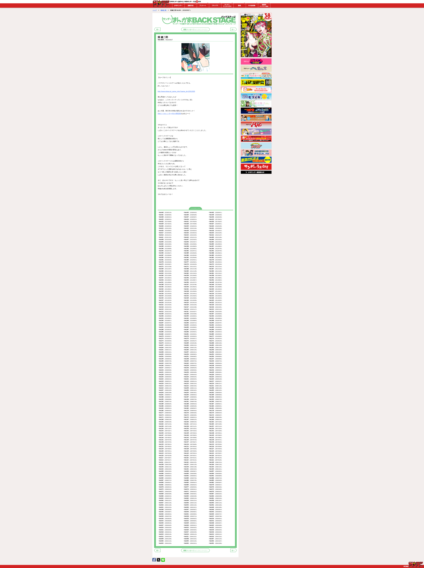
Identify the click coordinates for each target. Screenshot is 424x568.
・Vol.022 (215, 527)
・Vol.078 (165, 487)
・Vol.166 (215, 419)
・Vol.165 (165, 422)
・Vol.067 (215, 494)
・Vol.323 (190, 302)
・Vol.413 (190, 235)
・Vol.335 (190, 293)
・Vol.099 (165, 471)
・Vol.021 (165, 530)
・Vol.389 (190, 253)
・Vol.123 (165, 453)
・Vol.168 (165, 419)
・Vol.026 (190, 525)
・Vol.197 (190, 397)
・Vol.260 (190, 350)
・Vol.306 (165, 316)
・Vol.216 (165, 383)
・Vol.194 (190, 399)
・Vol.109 (215, 462)
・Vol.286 (215, 329)
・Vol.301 (215, 318)
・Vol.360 (165, 275)
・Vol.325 (215, 300)
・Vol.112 (215, 460)
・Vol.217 (215, 381)
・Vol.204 (165, 392)
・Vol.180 (165, 410)
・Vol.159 (165, 426)
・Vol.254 (190, 354)
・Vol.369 (165, 269)
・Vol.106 (215, 464)
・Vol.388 (215, 253)
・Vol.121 (215, 453)
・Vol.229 (215, 372)
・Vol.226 (215, 374)
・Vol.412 (215, 235)
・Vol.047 (190, 509)
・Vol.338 (190, 291)
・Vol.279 (165, 336)
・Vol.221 (190, 379)
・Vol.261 (165, 350)
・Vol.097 (215, 471)
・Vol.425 (190, 226)
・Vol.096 (165, 473)
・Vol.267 (165, 345)
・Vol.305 (190, 316)
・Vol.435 (165, 219)
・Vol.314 (190, 309)
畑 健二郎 (164, 10)
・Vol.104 (190, 467)
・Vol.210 (165, 388)
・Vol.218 (190, 381)
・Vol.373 (215, 264)
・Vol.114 (165, 460)
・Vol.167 (190, 419)
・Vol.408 (165, 239)
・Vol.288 (165, 329)
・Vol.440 (190, 215)
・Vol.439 (215, 215)
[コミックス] (215, 5)
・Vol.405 (165, 242)
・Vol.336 (165, 293)
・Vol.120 (165, 455)
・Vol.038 (190, 516)
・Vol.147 (165, 435)
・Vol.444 (165, 212)
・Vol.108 (165, 464)
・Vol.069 (165, 494)
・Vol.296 (190, 323)
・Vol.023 (190, 527)
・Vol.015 (165, 534)
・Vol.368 (190, 269)
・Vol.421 (215, 228)
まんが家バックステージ (199, 20)
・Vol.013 (215, 534)
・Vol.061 (215, 498)
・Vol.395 (190, 248)
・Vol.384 (165, 257)
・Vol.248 (190, 359)
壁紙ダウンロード (239, 5)
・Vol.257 (190, 352)
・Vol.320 (190, 305)
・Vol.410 (190, 237)
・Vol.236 (190, 368)
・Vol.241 (215, 363)
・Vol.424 (215, 226)
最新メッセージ (195, 29)
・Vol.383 (190, 257)
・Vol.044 (190, 512)
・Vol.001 (215, 543)
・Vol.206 (190, 390)
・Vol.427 (215, 224)
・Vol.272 (190, 341)
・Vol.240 (165, 365)
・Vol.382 (215, 257)
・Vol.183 (165, 408)
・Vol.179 (190, 410)
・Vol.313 (215, 309)
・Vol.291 (165, 327)
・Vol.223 (215, 377)
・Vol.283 (215, 332)
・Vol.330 (165, 298)
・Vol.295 (215, 323)
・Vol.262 (215, 347)
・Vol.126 (165, 451)
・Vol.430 (215, 221)
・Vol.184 (215, 406)
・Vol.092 (190, 476)
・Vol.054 (165, 505)
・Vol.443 (190, 212)
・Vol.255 (165, 354)
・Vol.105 (165, 467)
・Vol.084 (165, 482)
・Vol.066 (165, 496)
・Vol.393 (165, 251)
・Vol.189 (165, 404)
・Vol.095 (190, 473)
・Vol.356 (190, 278)
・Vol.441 (165, 215)
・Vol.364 (215, 271)
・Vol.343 (215, 287)
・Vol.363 (165, 273)
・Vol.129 (165, 449)
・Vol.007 (215, 539)
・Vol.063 (165, 498)
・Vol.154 (215, 428)
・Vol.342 (165, 289)
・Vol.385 (215, 255)
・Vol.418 (215, 230)
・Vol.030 (165, 523)
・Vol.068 (190, 494)
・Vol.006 (165, 541)
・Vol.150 (165, 433)
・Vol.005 (190, 541)
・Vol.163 (215, 422)
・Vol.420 (165, 230)
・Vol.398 (190, 246)
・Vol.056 (190, 503)
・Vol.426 (165, 226)
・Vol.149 (190, 433)
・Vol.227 (190, 374)
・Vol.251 (190, 356)
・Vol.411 (165, 237)
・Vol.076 (215, 487)
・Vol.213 (165, 386)
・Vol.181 (215, 408)
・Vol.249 (165, 359)
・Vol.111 (165, 462)
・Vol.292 (215, 325)
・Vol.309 (165, 314)
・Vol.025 (215, 525)
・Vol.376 (215, 262)
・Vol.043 (215, 512)
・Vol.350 (190, 282)
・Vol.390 (165, 253)
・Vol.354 (165, 280)
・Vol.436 (215, 217)
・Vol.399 (165, 246)
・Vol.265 (215, 345)
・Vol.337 (215, 291)
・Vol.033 (165, 521)
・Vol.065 (190, 496)
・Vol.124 (215, 451)
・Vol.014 (190, 534)
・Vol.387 (165, 255)
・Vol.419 (190, 230)
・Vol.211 (215, 386)
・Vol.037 (215, 516)
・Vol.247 (215, 359)
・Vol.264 (165, 347)
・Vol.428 (190, 224)
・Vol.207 (165, 390)
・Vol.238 (215, 365)
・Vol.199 (215, 395)
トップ (155, 10)
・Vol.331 (215, 296)
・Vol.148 (215, 433)
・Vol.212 (190, 386)
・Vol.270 (165, 343)
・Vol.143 (190, 437)
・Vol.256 (215, 352)
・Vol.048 (165, 509)
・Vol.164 (190, 422)
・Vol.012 (165, 536)
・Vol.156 (165, 428)
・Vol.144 (165, 437)
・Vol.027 (165, 525)
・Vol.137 (190, 442)
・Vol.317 (190, 307)
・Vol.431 (190, 221)
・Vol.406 (215, 239)
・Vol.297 (165, 323)
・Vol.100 (215, 469)
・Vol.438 (165, 217)
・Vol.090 (165, 478)
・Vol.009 (165, 539)
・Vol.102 (165, 469)
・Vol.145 (215, 435)
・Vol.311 (190, 311)
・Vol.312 (165, 311)
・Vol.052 (215, 505)
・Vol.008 (190, 539)
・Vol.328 (215, 298)
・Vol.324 (165, 302)
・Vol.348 (165, 284)
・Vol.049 (215, 507)
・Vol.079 (215, 485)
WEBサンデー (161, 3)
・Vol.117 (165, 458)
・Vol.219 (165, 381)
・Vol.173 (190, 415)
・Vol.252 (165, 356)
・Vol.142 (215, 437)
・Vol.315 (165, 309)
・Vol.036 (165, 518)
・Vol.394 (215, 248)
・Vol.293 (190, 325)
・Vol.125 (190, 451)
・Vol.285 (165, 332)
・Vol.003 (165, 543)
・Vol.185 (190, 406)
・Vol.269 (190, 343)
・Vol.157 (215, 426)
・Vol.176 (190, 413)
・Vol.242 (190, 363)
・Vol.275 (190, 338)
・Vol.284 (190, 332)
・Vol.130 (215, 446)
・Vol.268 (215, 343)
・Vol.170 (190, 417)
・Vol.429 (165, 224)
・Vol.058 (215, 500)
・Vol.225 (165, 377)
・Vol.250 (215, 356)
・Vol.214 (215, 383)
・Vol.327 (165, 300)
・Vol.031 (215, 521)
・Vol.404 (190, 242)
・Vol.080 (190, 485)
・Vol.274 (215, 338)
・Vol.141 (165, 440)
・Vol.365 (190, 271)
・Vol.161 (190, 424)
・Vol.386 (190, 255)
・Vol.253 (215, 354)
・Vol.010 (215, 536)
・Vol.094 (215, 473)
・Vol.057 (165, 503)
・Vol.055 (215, 503)
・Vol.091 (215, 476)
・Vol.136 (215, 442)
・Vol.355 (215, 278)
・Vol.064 (215, 496)
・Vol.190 (215, 401)
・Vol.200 (190, 395)
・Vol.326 (190, 300)
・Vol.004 (215, 541)
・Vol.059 (190, 500)
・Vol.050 (190, 507)
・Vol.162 (165, 424)
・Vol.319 (215, 305)
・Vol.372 (165, 266)
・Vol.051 (165, 507)
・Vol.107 (190, 464)
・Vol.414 (165, 235)
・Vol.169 (215, 417)
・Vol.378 (165, 262)
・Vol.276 (165, 338)
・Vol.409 (215, 237)
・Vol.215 (190, 383)
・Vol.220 (215, 379)
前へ (157, 29)
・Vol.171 (165, 417)
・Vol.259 (215, 350)
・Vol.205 (215, 390)
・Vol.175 (215, 413)
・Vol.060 (165, 500)
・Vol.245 (190, 361)
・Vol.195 (165, 399)
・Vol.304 (215, 316)
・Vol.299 (190, 320)
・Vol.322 (215, 302)
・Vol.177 (165, 413)
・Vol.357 (165, 278)
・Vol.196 (215, 397)
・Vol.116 (190, 458)
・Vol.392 (190, 251)
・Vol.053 (190, 505)
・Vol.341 (190, 289)
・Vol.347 (190, 284)
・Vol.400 (215, 244)
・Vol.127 (215, 449)
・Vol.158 (190, 426)
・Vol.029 (190, 523)
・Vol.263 (190, 347)
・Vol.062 (190, 498)
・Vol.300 (165, 320)
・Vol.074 (190, 489)
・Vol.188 (190, 404)
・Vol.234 (165, 370)
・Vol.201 (165, 395)
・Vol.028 (215, 523)
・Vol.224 (190, 377)
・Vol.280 (215, 334)
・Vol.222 (165, 379)
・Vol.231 (165, 372)
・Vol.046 (215, 509)
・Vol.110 (190, 462)
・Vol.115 (215, 458)
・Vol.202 (215, 392)
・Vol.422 (190, 228)
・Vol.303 (165, 318)
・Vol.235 (215, 368)
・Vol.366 (165, 271)
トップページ (413, 564)
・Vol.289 (215, 327)
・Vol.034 (215, 518)
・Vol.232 (215, 370)
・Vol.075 (165, 489)
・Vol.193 (215, 399)
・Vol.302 (190, 318)
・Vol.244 (215, 361)
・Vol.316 (215, 307)
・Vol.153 (165, 431)
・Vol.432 (165, 221)
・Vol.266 (190, 345)
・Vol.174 (165, 415)
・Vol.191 (190, 401)
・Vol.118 (215, 455)
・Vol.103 (215, 467)
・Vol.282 (165, 334)
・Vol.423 (165, 228)
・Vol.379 (215, 260)
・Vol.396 (165, 248)
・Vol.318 (165, 307)
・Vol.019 (215, 530)
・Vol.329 (190, 298)
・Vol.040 (215, 514)
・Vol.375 (165, 264)
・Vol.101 (190, 469)
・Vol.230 (190, 372)
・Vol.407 (190, 239)
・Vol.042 (165, 514)
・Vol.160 (215, 424)
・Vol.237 (165, 368)
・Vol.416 (190, 233)
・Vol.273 (165, 341)
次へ (233, 29)
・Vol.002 (190, 543)
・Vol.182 (190, 408)
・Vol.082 (215, 482)
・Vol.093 (165, 476)
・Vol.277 (215, 336)
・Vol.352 (215, 280)
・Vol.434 (190, 219)
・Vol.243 (165, 363)
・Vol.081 (165, 485)
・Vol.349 (215, 282)
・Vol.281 (190, 334)
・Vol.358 (215, 275)
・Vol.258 (165, 352)
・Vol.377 (190, 262)
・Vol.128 (190, 449)
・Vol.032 (190, 521)
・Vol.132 (165, 446)
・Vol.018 (165, 532)
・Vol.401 (190, 244)
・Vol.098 (190, 471)
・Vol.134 (190, 444)
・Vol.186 (165, 406)
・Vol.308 (190, 314)
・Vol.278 (190, 336)
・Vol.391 (215, 251)
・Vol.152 (190, 431)
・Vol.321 (165, 305)
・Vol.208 (215, 388)
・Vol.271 (215, 341)
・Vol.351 (165, 282)
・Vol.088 (215, 478)
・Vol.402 (165, 244)
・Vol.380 (190, 260)
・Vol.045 (165, 512)
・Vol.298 (215, 320)
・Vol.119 (190, 455)
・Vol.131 (190, 446)
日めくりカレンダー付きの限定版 (169, 113)
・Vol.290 (190, 327)
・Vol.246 (165, 361)
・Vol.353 (190, 280)
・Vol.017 (190, 532)
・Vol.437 (190, 217)
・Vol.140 (190, 440)
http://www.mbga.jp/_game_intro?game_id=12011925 (176, 91)
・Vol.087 (165, 480)
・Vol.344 (190, 287)
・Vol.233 (190, 370)
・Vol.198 (165, 397)
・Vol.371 (190, 266)
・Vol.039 (165, 516)
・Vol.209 (190, 388)
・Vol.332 (190, 296)
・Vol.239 (190, 365)
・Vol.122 (190, 453)
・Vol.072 (165, 491)
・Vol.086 (190, 480)
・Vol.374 (190, 264)
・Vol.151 (215, 431)
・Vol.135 (165, 444)
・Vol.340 (215, 289)
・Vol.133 (215, 444)
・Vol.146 (190, 435)
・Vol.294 (165, 325)
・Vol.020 (190, 530)
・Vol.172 (215, 415)
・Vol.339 (165, 291)
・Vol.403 (215, 242)
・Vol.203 (190, 392)
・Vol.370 (215, 266)
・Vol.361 (215, 273)
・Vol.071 (190, 491)
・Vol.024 (165, 527)
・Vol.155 (190, 428)
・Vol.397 (215, 246)
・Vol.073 (215, 489)
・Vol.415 (215, 233)
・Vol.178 (215, 410)
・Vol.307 (215, 314)
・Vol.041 (190, 514)
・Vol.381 (165, 260)
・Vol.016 (215, 532)
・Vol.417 (165, 233)
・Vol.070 (215, 491)
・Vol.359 (190, 275)
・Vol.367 (215, 269)
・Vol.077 (190, 487)
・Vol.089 (190, 478)
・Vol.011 (190, 536)
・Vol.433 (215, 219)
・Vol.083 (190, 482)
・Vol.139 (215, 440)
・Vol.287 (190, 329)
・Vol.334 (215, 293)
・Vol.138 (165, 442)
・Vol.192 (165, 401)
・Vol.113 (190, 460)
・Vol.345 (165, 287)
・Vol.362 (190, 273)
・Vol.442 (215, 212)
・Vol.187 (215, 404)
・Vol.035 (190, 518)
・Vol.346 (215, 284)
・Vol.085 (215, 480)
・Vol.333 (165, 296)
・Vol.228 (165, 374)
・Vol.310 (215, 311)
